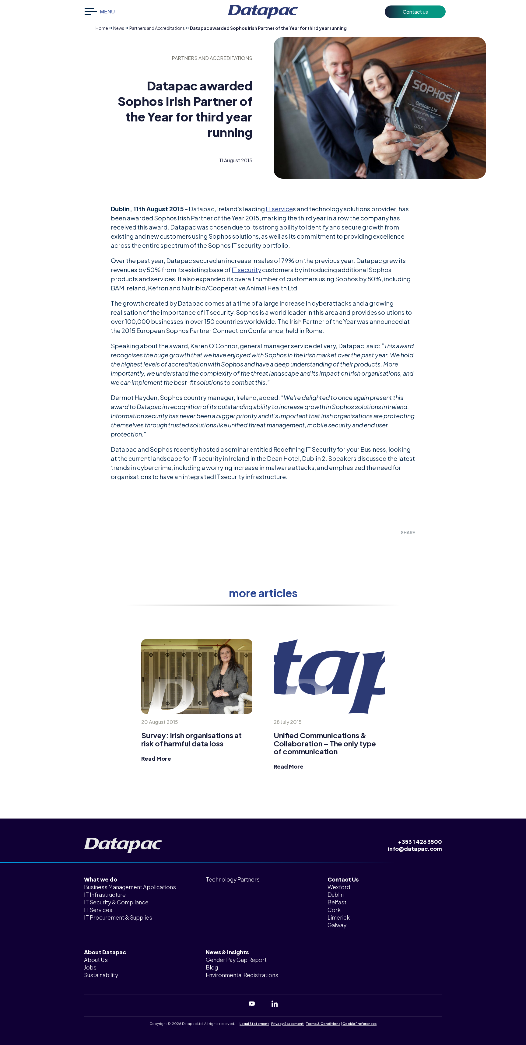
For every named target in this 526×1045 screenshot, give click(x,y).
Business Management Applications (130, 886)
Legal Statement (254, 1024)
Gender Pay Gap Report (236, 959)
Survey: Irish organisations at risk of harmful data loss (191, 739)
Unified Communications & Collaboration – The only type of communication (325, 743)
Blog (212, 967)
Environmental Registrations (242, 974)
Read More (156, 758)
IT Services (98, 909)
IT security (246, 269)
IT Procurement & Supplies (118, 917)
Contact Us (343, 879)
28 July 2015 (288, 722)
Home (102, 28)
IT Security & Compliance (116, 902)
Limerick (339, 917)
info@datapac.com (415, 848)
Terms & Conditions (323, 1024)
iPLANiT (272, 1029)
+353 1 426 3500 (420, 841)
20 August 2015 (159, 722)
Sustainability (101, 974)
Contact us (415, 12)
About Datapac (105, 952)
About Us (96, 959)
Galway (337, 924)
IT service (279, 208)
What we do (100, 879)
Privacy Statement (287, 1024)
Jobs (90, 967)
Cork (334, 909)
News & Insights (227, 952)
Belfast (337, 902)
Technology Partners (233, 879)
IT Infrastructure (105, 894)
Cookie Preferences (359, 1024)
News (118, 28)
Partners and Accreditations (157, 28)
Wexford (339, 886)
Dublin (336, 894)
